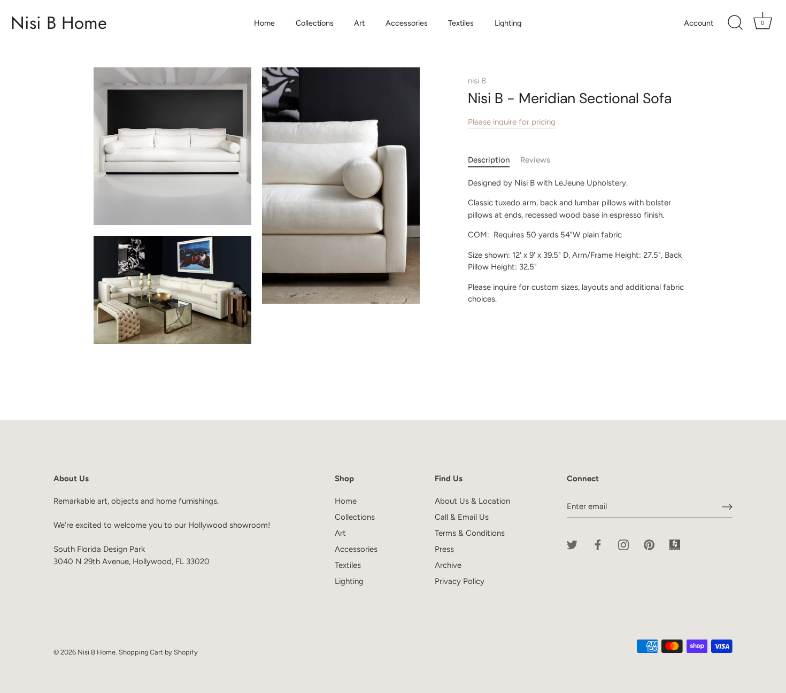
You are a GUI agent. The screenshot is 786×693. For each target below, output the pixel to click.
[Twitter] (572, 544)
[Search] (735, 23)
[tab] (494, 160)
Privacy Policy (459, 581)
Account (698, 23)
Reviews (535, 160)
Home (264, 23)
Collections (315, 23)
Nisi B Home (59, 23)
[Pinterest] (649, 544)
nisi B (477, 81)
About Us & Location (472, 501)
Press (444, 549)
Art (359, 23)
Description (489, 160)
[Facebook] (597, 544)
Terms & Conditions (470, 533)
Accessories (407, 23)
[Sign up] (727, 506)
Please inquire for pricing (512, 122)
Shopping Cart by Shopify (158, 652)
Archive (448, 565)
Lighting (508, 23)
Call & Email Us (462, 517)
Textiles (461, 23)
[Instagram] (623, 544)
